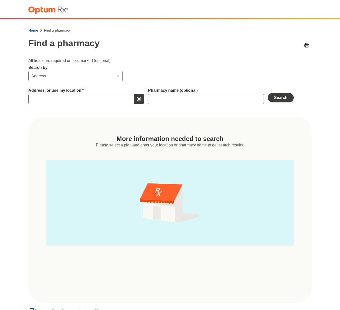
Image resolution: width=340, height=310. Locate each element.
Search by (38, 67)
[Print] (307, 45)
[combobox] (80, 99)
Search (280, 97)
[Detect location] (139, 99)
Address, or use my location (56, 90)
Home (33, 30)
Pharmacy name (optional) (173, 90)
